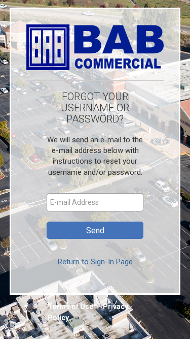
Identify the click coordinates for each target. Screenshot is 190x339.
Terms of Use (71, 306)
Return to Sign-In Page (95, 261)
